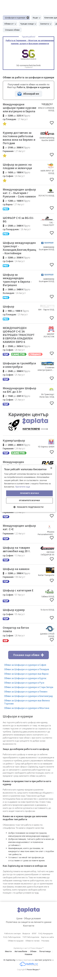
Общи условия (32, 918)
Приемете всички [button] (29, 493)
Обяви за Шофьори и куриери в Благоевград (28, 696)
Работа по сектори (12, 933)
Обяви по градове (16, 940)
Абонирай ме (31, 93)
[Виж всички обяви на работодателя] (47, 104)
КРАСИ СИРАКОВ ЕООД (46, 109)
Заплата (44, 23)
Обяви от (9, 23)
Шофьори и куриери (15, 17)
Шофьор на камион (16, 569)
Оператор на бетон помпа (16, 629)
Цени (19, 918)
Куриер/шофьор (14, 440)
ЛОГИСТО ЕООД (46, 195)
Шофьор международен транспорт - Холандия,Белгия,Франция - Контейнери (21, 248)
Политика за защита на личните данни (28, 922)
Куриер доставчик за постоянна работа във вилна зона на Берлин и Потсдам (19, 138)
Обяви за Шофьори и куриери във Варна (26, 673)
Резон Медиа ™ (33, 969)
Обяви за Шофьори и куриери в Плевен (25, 691)
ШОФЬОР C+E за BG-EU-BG (18, 219)
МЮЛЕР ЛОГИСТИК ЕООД (49, 336)
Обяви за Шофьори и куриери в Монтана (26, 708)
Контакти (28, 925)
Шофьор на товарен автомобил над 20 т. (16, 549)
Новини (28, 954)
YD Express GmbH (46, 446)
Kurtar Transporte (46, 575)
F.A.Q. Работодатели (11, 937)
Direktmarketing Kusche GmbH (47, 139)
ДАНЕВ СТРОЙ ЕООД (47, 635)
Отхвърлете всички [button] (29, 500)
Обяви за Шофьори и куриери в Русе (24, 682)
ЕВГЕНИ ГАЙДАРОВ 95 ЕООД (47, 554)
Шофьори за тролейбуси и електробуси (19, 365)
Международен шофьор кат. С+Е (19, 527)
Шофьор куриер (14, 610)
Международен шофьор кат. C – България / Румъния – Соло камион (19, 193)
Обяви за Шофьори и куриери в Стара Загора (28, 687)
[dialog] (28, 488)
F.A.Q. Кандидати (45, 933)
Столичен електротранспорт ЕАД (46, 370)
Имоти (8, 951)
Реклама (45, 940)
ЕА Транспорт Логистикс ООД (46, 395)
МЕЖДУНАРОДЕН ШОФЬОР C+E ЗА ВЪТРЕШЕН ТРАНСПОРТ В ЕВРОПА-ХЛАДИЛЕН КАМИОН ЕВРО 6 (18, 335)
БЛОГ (34, 933)
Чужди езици (27, 23)
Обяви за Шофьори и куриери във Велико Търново (27, 702)
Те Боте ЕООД (47, 609)
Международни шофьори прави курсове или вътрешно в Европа (19, 108)
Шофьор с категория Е (18, 590)
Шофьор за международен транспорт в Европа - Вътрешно (17, 280)
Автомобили (21, 951)
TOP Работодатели (30, 937)
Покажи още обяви (26, 655)
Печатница (45, 951)
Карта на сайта (47, 937)
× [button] (51, 468)
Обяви (33, 951)
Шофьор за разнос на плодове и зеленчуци (17, 166)
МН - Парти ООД (46, 309)
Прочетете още (22, 487)
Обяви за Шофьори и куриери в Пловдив (26, 669)
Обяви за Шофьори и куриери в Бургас (25, 678)
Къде (35, 17)
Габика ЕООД (47, 596)
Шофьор (8, 306)
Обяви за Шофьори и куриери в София (25, 664)
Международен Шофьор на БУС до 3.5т (19, 390)
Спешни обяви (12, 30)
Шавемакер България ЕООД (46, 248)
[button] (29, 507)
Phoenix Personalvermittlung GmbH (47, 534)
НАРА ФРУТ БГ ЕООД (47, 171)
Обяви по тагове (32, 940)
